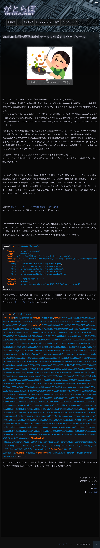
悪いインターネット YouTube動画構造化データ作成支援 (34, 206)
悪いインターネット (44, 22)
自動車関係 (28, 22)
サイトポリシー (65, 544)
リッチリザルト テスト (24, 302)
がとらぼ (20, 8)
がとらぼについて (69, 22)
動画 (96, 492)
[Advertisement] (50, 517)
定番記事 (11, 22)
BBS (57, 22)
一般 (19, 22)
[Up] (96, 544)
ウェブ (89, 492)
